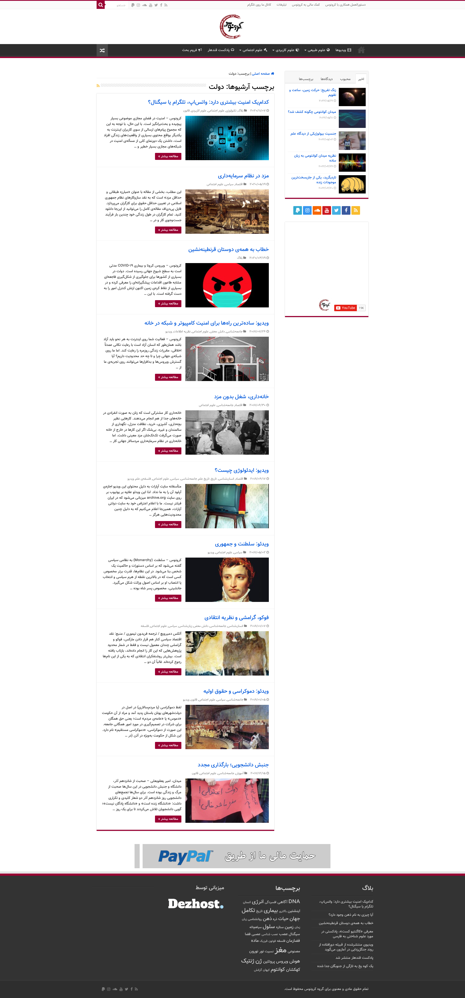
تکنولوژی (231, 111)
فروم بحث (189, 50)
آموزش (239, 773)
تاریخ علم (204, 479)
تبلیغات (282, 4)
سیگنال (294, 934)
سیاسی (229, 184)
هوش (294, 961)
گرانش (258, 970)
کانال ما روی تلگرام (259, 4)
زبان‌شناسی (185, 626)
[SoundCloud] (144, 5)
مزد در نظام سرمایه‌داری (243, 176)
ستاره (280, 927)
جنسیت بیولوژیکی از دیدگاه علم (313, 134)
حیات (283, 918)
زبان (244, 919)
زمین (289, 927)
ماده (255, 940)
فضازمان (293, 941)
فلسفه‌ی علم (143, 479)
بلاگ (240, 111)
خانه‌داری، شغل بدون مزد (241, 397)
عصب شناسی (270, 934)
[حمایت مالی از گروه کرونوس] (232, 856)
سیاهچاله (255, 927)
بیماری (271, 910)
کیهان (266, 970)
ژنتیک (247, 961)
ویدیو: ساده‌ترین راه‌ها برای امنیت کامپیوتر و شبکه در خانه (207, 323)
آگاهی (282, 902)
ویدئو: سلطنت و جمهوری (242, 544)
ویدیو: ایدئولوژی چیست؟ (242, 470)
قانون (186, 111)
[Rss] (166, 5)
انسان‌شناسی (226, 479)
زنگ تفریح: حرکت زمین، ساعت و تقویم (312, 93)
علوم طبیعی (316, 50)
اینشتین (294, 911)
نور (261, 951)
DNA (294, 902)
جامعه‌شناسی (234, 331)
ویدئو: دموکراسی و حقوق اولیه (236, 691)
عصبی (256, 934)
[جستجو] (101, 5)
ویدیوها (341, 50)
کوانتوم (278, 970)
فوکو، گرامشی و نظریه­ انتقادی (237, 617)
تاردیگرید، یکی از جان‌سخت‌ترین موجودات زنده (313, 180)
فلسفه (145, 626)
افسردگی (270, 902)
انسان (247, 902)
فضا (248, 934)
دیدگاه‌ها (327, 79)
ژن (258, 961)
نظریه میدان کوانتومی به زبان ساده (315, 158)
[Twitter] (156, 5)
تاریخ (214, 479)
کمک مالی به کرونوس (306, 4)
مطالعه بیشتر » (168, 156)
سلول (269, 927)
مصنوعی (294, 951)
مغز (281, 950)
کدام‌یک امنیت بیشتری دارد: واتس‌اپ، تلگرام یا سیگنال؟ (208, 102)
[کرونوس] (232, 25)
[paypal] (133, 5)
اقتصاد (239, 184)
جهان (295, 919)
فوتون (272, 941)
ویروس (282, 961)
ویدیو (168, 331)
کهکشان (293, 970)
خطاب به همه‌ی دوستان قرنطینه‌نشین (228, 249)
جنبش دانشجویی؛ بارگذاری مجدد (233, 765)
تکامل (248, 910)
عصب (283, 934)
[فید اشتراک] (98, 86)
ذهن (267, 918)
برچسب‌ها (306, 79)
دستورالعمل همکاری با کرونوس (345, 4)
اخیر (361, 79)
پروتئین (269, 961)
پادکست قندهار (219, 50)
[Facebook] (161, 5)
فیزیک (263, 941)
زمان (297, 927)
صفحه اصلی (261, 74)
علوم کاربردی (285, 50)
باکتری (283, 911)
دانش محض (217, 331)
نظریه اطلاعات (182, 331)
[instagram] (138, 5)
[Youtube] (151, 5)
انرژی (258, 902)
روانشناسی (255, 919)
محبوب (345, 79)
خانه (361, 49)
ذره (275, 919)
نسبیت (269, 951)
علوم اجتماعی (252, 50)
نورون (253, 951)
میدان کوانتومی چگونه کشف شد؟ (312, 112)
